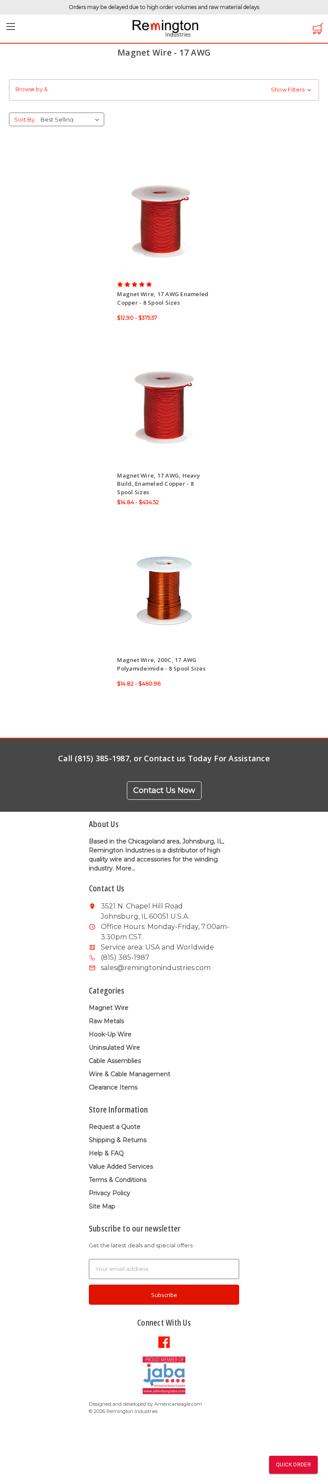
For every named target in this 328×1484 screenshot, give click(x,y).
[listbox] (71, 119)
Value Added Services (121, 1166)
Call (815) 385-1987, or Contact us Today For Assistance (164, 758)
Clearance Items (113, 1087)
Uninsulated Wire (114, 1047)
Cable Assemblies (115, 1061)
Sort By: (25, 119)
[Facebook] (164, 1341)
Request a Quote (115, 1127)
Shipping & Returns (117, 1140)
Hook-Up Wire (110, 1034)
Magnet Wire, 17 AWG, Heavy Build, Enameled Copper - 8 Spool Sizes (158, 484)
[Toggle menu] (10, 29)
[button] (164, 90)
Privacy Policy (109, 1193)
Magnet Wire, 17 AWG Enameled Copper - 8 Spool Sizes (162, 298)
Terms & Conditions (117, 1180)
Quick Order (293, 1465)
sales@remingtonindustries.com (156, 968)
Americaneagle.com (178, 1404)
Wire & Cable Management (129, 1074)
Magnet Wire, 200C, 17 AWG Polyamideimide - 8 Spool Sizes (161, 664)
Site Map (102, 1206)
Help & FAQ (106, 1153)
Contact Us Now (164, 790)
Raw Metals (106, 1021)
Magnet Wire (109, 1008)
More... (125, 868)
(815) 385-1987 (125, 957)
